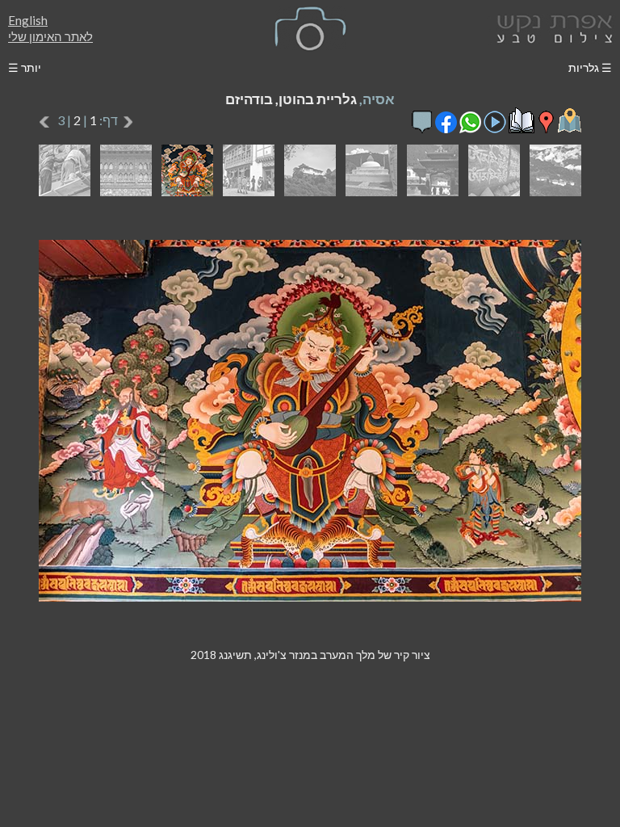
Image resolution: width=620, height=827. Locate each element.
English (28, 20)
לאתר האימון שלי (50, 36)
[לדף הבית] (551, 27)
